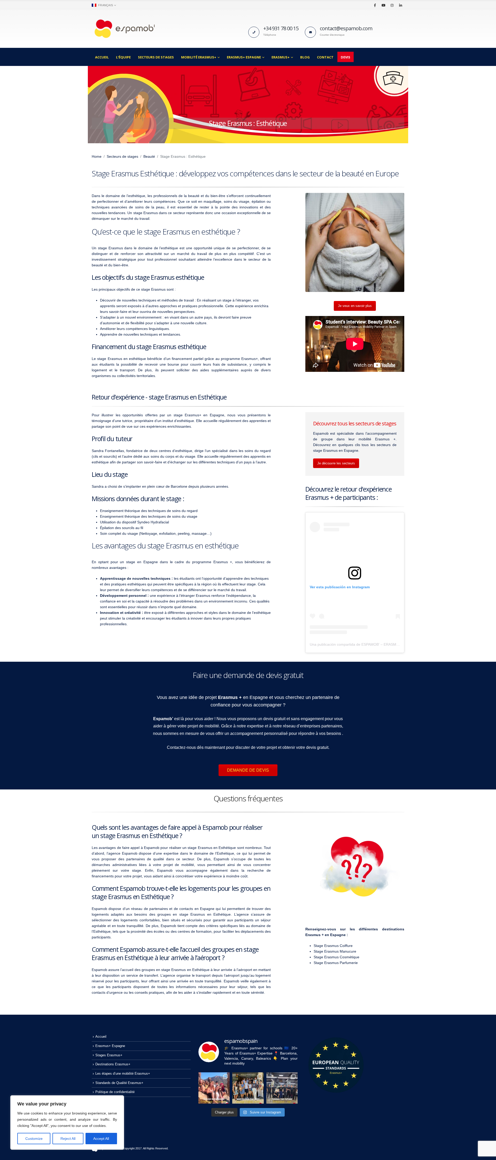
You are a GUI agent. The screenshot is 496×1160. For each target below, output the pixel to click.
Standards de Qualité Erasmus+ (119, 1083)
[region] (67, 1122)
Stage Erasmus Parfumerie (336, 963)
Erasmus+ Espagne (244, 57)
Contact (325, 57)
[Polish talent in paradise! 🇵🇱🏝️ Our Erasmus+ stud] (214, 1088)
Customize (34, 1138)
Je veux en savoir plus (355, 306)
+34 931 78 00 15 (280, 28)
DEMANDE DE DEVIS (248, 770)
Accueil (102, 57)
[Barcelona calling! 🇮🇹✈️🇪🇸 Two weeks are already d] (248, 1088)
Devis (345, 57)
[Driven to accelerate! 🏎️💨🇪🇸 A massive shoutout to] (282, 1088)
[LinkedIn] (400, 5)
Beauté (149, 156)
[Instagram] (392, 5)
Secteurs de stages (156, 57)
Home (97, 156)
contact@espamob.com (346, 28)
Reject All (67, 1138)
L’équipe (123, 57)
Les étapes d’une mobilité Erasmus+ (122, 1073)
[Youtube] (383, 5)
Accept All (101, 1138)
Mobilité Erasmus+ (198, 57)
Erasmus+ (281, 57)
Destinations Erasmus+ (112, 1064)
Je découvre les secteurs (336, 463)
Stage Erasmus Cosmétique (336, 957)
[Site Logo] (124, 28)
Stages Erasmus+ (108, 1055)
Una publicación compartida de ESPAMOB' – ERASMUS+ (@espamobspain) (372, 644)
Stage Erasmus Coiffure (333, 946)
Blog (305, 57)
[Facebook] (374, 5)
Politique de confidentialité (115, 1092)
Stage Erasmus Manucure (335, 951)
